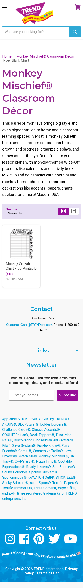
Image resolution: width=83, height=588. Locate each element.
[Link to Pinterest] (39, 542)
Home (7, 56)
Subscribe (67, 395)
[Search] (75, 32)
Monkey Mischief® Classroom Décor (45, 56)
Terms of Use (48, 573)
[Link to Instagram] (10, 542)
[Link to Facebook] (25, 542)
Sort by (11, 209)
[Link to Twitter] (54, 542)
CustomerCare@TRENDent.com (29, 325)
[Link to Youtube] (71, 542)
